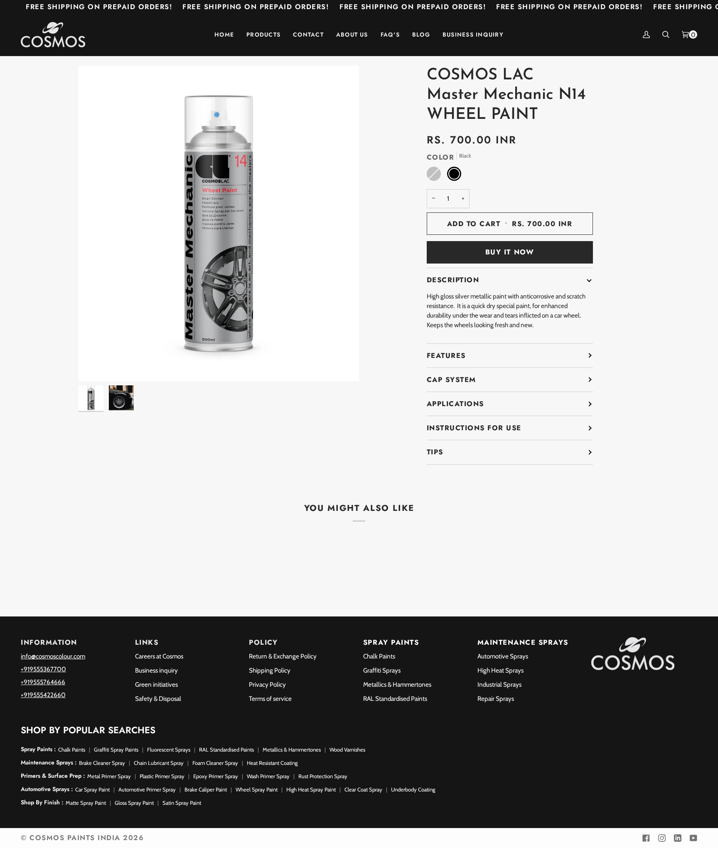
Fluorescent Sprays (168, 749)
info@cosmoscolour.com (53, 656)
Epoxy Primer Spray (215, 776)
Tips (435, 452)
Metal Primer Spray (109, 776)
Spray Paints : (38, 749)
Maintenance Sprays (522, 642)
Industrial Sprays (499, 684)
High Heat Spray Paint (311, 789)
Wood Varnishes (347, 749)
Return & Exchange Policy (283, 656)
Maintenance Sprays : (48, 762)
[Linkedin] (677, 838)
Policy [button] (263, 642)
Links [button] (147, 642)
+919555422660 (43, 695)
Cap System (451, 380)
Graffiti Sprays (382, 670)
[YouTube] (693, 838)
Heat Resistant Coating (272, 762)
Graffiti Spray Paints (116, 749)
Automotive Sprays (502, 656)
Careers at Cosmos (159, 656)
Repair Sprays (495, 699)
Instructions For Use (474, 428)
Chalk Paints (379, 656)
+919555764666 (43, 682)
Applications (455, 404)
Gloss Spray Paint (134, 802)
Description (453, 280)
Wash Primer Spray (268, 776)
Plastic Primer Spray (162, 776)
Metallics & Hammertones (397, 684)
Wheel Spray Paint (257, 789)
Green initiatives (156, 684)
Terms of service (270, 699)
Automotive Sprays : (47, 789)
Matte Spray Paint (86, 802)
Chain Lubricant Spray (159, 762)
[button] (263, 35)
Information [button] (49, 642)
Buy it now (509, 252)
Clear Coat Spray (363, 789)
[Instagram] (662, 838)
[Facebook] (646, 838)
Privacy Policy (267, 684)
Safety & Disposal (158, 699)
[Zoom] (94, 365)
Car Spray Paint (92, 789)
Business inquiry (156, 670)
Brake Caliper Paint (205, 789)
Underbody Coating (413, 789)
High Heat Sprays (500, 670)
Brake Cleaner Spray (102, 762)
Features (446, 355)
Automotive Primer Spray (147, 789)
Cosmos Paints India (75, 838)
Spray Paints (391, 642)
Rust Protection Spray (322, 776)
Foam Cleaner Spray (215, 762)
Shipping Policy (269, 670)
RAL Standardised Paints (395, 699)
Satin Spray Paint (181, 802)
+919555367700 (43, 669)
